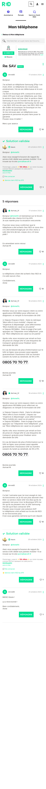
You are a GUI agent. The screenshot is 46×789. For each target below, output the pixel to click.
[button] (37, 4)
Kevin (12, 147)
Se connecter (8, 53)
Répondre (26, 129)
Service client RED (34, 16)
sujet (41, 54)
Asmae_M (14, 211)
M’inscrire (9, 57)
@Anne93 (15, 152)
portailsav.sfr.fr (24, 161)
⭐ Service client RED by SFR (13, 180)
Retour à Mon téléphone (13, 34)
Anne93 (11, 75)
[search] (31, 4)
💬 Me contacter (9, 176)
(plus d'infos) (7, 172)
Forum (21, 15)
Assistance (8, 15)
